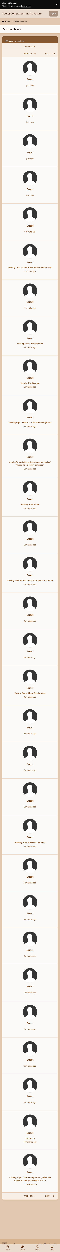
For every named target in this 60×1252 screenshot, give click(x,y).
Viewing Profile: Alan (30, 383)
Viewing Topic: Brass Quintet (30, 343)
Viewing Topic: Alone (30, 504)
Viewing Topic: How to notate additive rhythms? (30, 422)
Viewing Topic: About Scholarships (30, 693)
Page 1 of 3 (28, 53)
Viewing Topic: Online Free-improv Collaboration (30, 267)
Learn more (5, 4)
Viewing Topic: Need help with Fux (30, 842)
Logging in (30, 1138)
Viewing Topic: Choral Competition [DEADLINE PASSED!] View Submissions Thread (30, 1179)
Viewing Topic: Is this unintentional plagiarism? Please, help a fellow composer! (30, 463)
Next (47, 53)
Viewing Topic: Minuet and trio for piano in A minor (30, 580)
